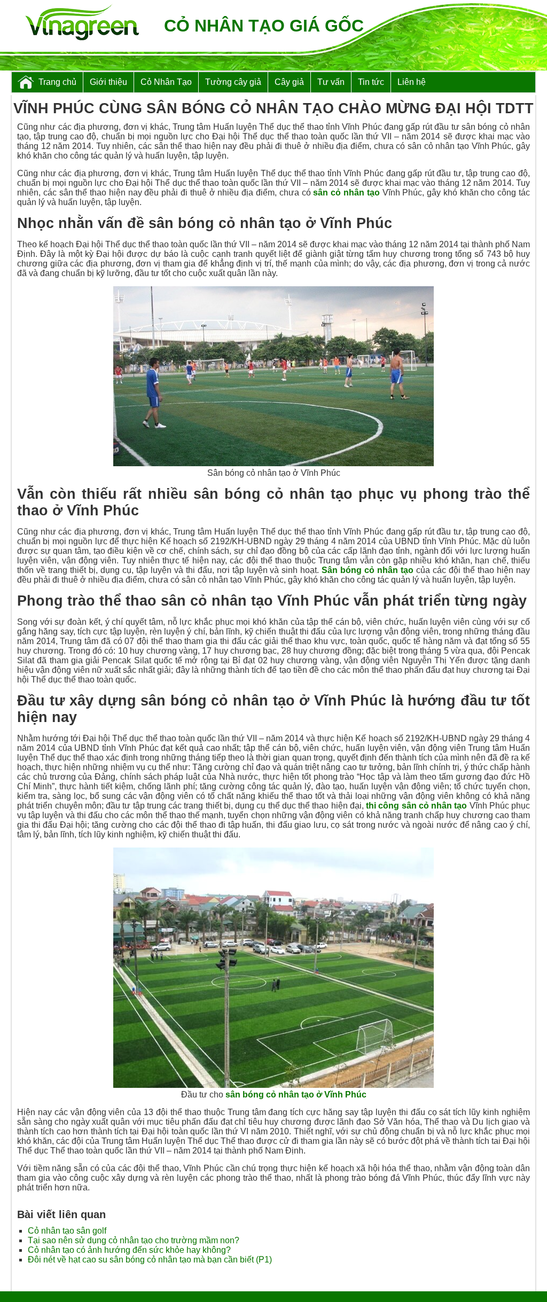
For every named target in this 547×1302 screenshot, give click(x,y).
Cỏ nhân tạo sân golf (67, 1230)
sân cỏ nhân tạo (346, 192)
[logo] (82, 23)
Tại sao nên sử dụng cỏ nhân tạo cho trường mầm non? (133, 1240)
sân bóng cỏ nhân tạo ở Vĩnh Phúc (295, 1094)
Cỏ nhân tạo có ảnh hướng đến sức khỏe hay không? (129, 1249)
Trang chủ (57, 82)
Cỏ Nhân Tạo (166, 82)
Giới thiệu (108, 82)
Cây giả (289, 82)
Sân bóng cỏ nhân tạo (367, 570)
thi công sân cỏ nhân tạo (416, 805)
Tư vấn (331, 82)
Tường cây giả (233, 82)
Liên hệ (411, 82)
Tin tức (371, 82)
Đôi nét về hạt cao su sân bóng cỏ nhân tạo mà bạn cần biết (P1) (150, 1259)
